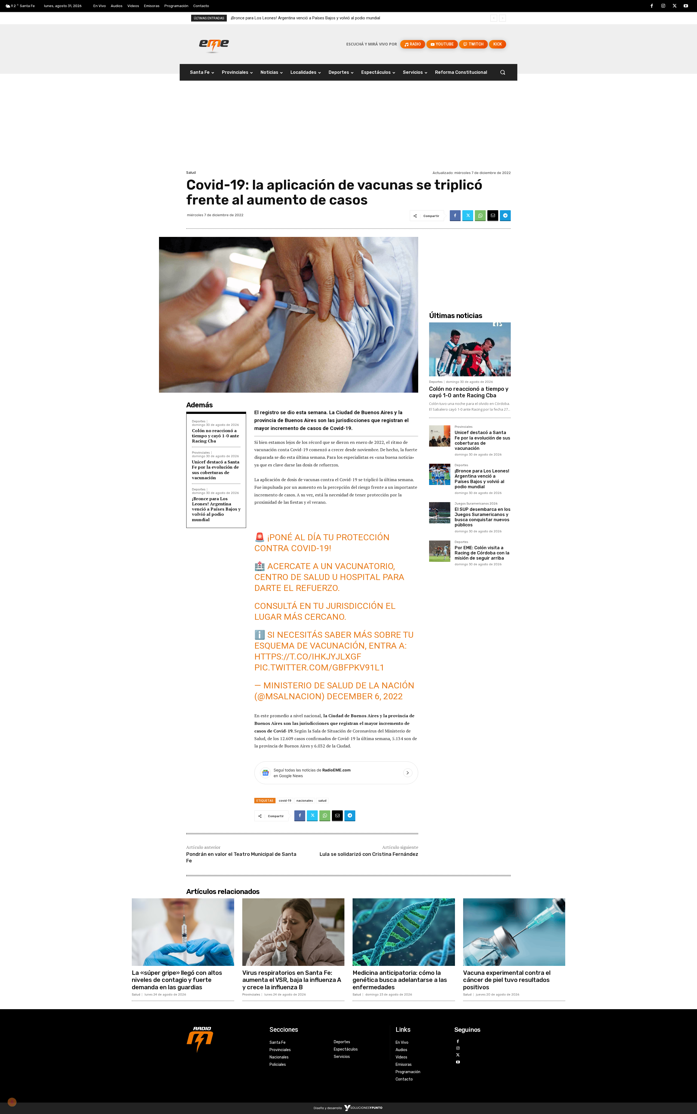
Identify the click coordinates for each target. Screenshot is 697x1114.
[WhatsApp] (480, 215)
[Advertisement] (348, 128)
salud (322, 800)
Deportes (198, 421)
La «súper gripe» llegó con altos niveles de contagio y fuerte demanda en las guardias (177, 980)
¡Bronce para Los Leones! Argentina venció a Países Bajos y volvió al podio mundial (216, 509)
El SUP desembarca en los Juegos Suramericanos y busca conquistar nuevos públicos (308, 18)
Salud (191, 172)
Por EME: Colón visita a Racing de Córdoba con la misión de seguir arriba (482, 553)
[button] (502, 72)
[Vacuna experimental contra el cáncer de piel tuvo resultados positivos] (514, 932)
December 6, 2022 (365, 696)
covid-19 (285, 800)
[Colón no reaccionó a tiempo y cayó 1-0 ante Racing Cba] (470, 349)
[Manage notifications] (12, 1102)
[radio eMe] (223, 1039)
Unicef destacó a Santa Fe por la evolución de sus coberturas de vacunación (215, 470)
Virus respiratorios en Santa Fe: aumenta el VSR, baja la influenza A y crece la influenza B (291, 980)
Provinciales (201, 452)
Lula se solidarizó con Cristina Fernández (369, 854)
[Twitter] (674, 6)
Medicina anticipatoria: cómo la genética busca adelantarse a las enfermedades (400, 980)
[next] (502, 18)
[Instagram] (663, 6)
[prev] (493, 18)
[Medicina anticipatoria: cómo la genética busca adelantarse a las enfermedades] (404, 932)
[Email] (492, 215)
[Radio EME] (214, 44)
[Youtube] (686, 6)
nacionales (304, 800)
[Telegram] (505, 215)
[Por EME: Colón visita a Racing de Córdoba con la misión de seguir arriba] (439, 551)
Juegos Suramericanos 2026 (476, 503)
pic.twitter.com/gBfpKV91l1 (319, 667)
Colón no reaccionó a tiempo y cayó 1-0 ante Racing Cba (215, 436)
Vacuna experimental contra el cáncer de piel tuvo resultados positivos (507, 980)
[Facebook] (652, 6)
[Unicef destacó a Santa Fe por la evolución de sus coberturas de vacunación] (439, 436)
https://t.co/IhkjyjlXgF (307, 656)
